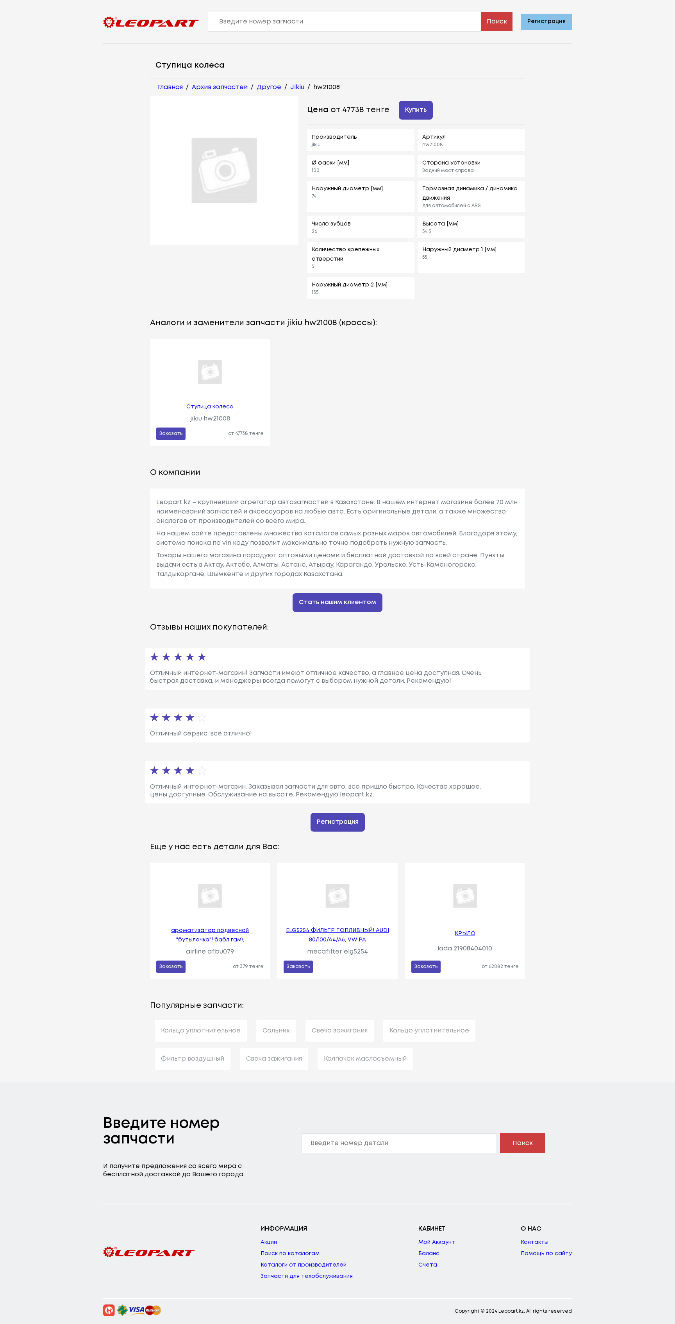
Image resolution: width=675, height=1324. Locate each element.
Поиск (497, 22)
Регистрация (546, 21)
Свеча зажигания (340, 1031)
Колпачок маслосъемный (365, 1059)
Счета (427, 1265)
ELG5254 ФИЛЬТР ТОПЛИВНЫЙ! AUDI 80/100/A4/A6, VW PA (337, 935)
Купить (416, 110)
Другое (269, 87)
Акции (269, 1242)
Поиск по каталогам (290, 1253)
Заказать (170, 433)
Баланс (428, 1253)
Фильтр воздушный (192, 1059)
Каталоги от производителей (303, 1265)
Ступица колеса (210, 406)
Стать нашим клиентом (337, 602)
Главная (170, 87)
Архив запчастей (220, 87)
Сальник (276, 1031)
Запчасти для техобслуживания (307, 1276)
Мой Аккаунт (436, 1242)
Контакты (534, 1242)
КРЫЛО (465, 933)
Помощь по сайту (546, 1253)
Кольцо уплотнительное (201, 1031)
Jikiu (297, 87)
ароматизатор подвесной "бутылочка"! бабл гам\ (210, 935)
